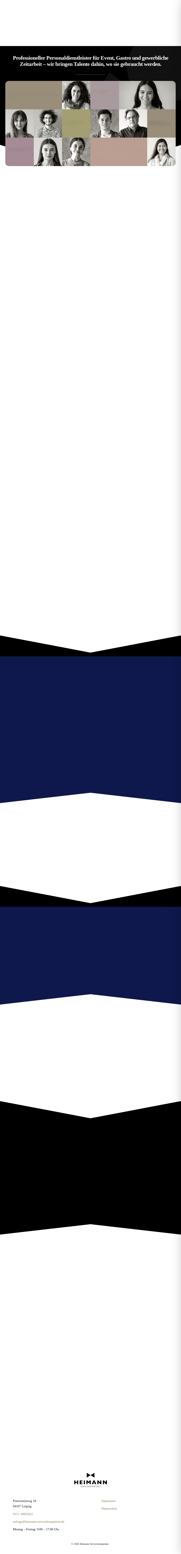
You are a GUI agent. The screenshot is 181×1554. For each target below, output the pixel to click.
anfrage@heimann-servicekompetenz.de (38, 1521)
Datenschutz (109, 1508)
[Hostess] (90, 1473)
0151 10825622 (23, 1514)
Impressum (108, 1501)
